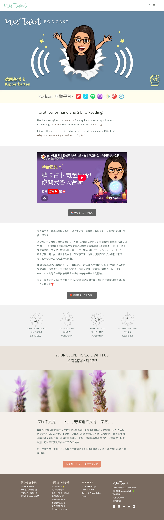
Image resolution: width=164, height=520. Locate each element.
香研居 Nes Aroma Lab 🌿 (123, 491)
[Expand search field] (149, 5)
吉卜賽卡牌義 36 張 (59, 509)
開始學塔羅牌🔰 (58, 486)
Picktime (56, 124)
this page (98, 124)
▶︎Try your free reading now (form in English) (61, 135)
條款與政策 (116, 501)
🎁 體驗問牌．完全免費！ (82, 295)
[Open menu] (154, 5)
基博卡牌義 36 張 (58, 506)
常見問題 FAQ (118, 497)
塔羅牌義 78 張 (58, 496)
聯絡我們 (116, 494)
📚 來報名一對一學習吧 (82, 212)
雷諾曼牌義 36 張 (58, 499)
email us (69, 120)
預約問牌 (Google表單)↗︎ (31, 496)
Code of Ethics (88, 489)
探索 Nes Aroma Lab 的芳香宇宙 (82, 464)
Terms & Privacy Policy (91, 493)
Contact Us (86, 496)
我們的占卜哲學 (27, 486)
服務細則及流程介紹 (29, 489)
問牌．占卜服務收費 (29, 493)
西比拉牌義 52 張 (58, 503)
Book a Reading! (89, 486)
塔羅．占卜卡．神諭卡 (61, 493)
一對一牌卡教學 (58, 489)
